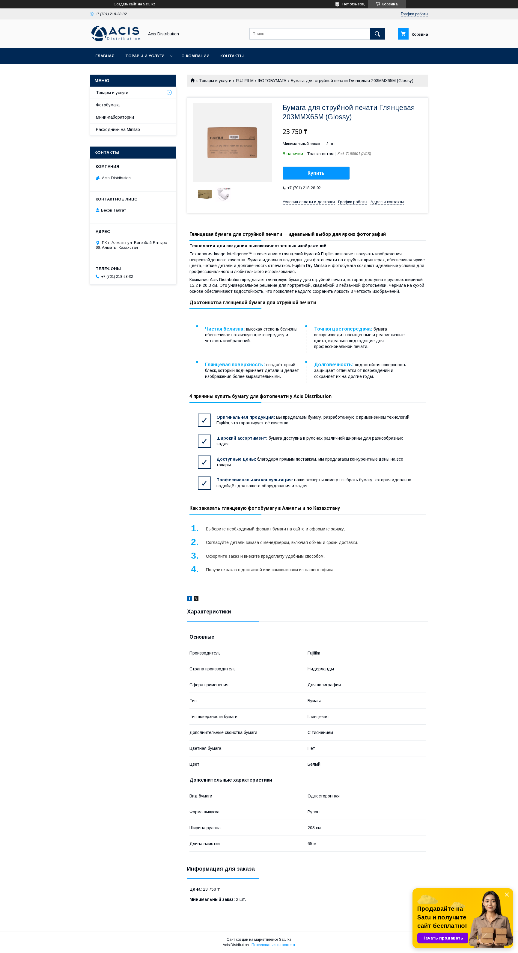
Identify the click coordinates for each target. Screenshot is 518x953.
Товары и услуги (145, 56)
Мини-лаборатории (115, 117)
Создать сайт (125, 4)
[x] (196, 599)
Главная (105, 56)
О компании (195, 56)
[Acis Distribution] (115, 40)
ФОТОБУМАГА (272, 80)
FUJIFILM (245, 80)
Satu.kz (285, 939)
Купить (316, 173)
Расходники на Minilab (118, 129)
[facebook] (189, 599)
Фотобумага (108, 104)
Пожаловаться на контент (273, 945)
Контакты (232, 56)
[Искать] (377, 34)
